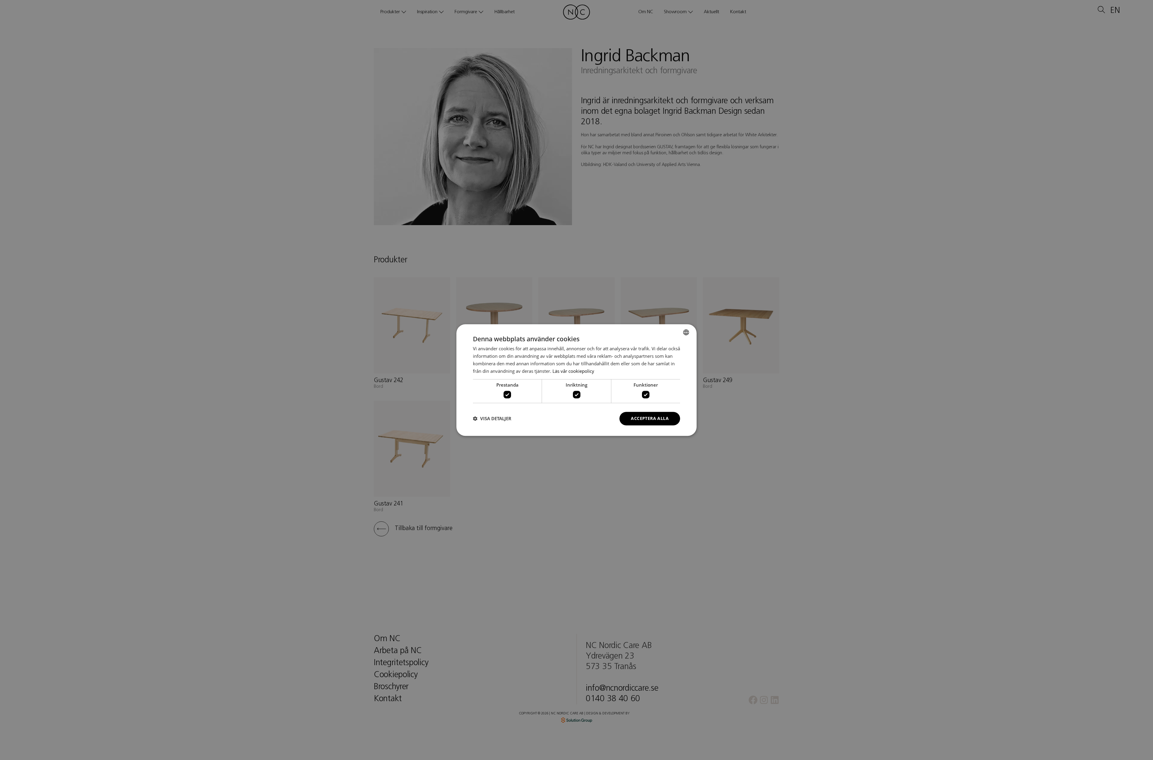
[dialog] (576, 380)
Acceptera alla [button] (650, 418)
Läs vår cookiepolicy (573, 371)
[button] (492, 418)
